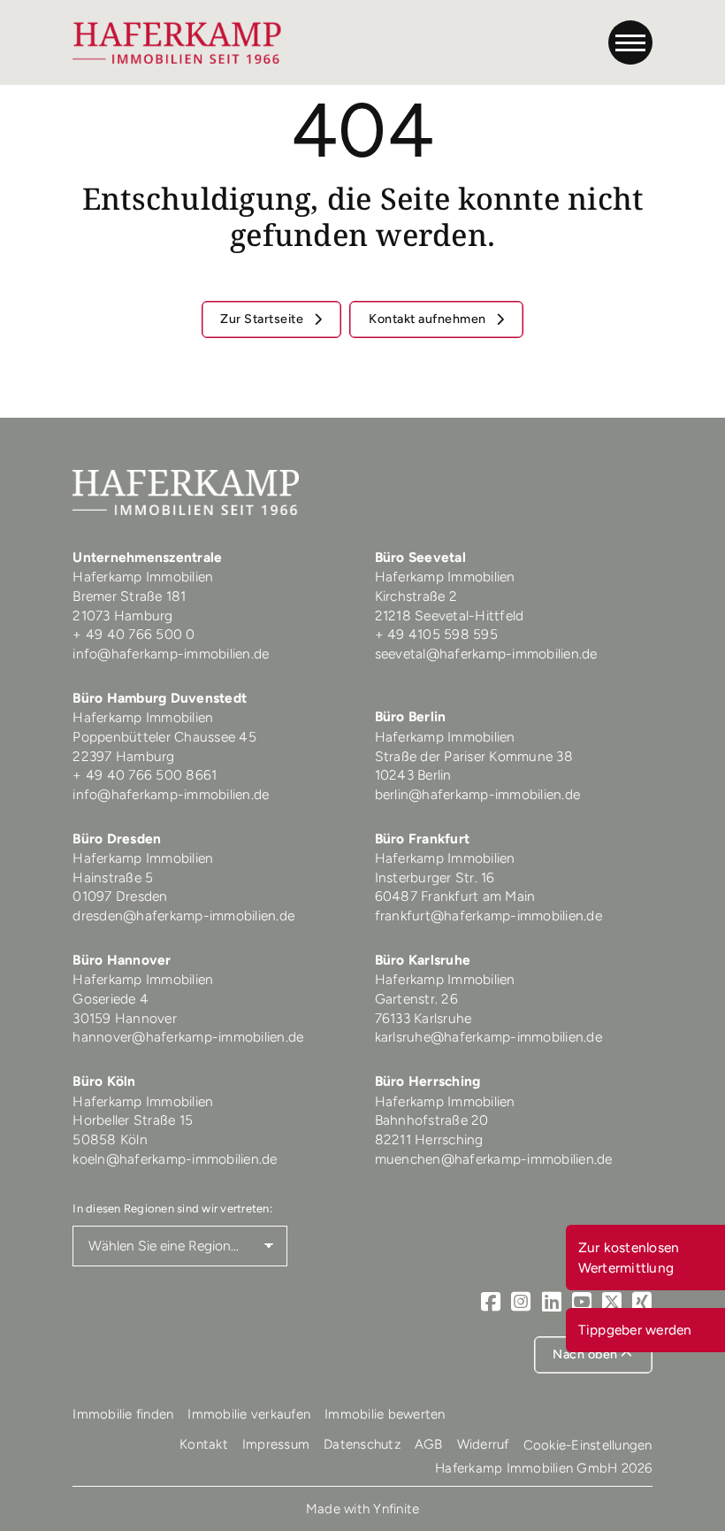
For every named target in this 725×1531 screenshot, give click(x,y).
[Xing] (642, 1301)
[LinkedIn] (551, 1301)
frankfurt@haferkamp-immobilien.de (488, 915)
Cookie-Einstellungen (587, 1445)
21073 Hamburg (124, 615)
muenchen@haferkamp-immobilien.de (494, 1158)
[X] (612, 1301)
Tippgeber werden (635, 1329)
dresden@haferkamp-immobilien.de (183, 915)
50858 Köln (110, 1139)
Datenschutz (362, 1444)
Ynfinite (396, 1509)
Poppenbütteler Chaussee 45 (164, 736)
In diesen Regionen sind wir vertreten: (172, 1208)
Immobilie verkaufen (248, 1414)
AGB (429, 1444)
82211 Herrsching (429, 1139)
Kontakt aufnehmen (429, 319)
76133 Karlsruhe (423, 1018)
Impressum (275, 1444)
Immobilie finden (122, 1414)
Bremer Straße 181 (131, 596)
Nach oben (587, 1354)
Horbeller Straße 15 (132, 1120)
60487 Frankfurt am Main (455, 896)
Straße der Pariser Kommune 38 (474, 756)
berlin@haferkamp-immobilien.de (478, 794)
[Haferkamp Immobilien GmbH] (177, 42)
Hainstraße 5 (112, 877)
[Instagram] (520, 1301)
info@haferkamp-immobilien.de (170, 653)
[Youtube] (581, 1301)
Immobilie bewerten (385, 1414)
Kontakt (203, 1444)
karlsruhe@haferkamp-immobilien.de (488, 1036)
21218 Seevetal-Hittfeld (449, 615)
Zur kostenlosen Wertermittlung (629, 1257)
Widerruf (483, 1444)
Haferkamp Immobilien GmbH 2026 (543, 1468)
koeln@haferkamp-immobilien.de (174, 1158)
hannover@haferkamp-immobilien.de (187, 1036)
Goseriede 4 (110, 998)
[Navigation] (630, 42)
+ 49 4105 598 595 (436, 634)
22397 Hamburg (123, 756)
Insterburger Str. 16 (435, 877)
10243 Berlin (413, 774)
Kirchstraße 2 (418, 596)
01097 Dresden (119, 896)
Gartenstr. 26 (416, 998)
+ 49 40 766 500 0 (133, 634)
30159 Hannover (124, 1018)
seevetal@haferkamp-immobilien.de (486, 653)
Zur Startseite (263, 319)
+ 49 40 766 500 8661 (144, 774)
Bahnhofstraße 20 (432, 1120)
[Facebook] (490, 1301)
